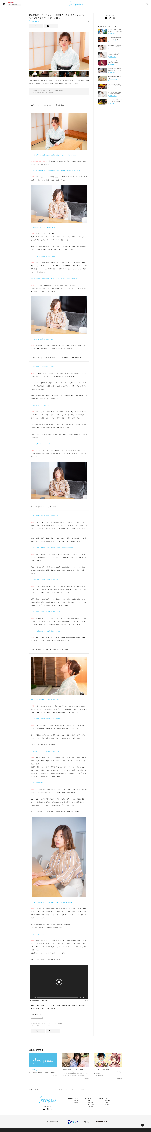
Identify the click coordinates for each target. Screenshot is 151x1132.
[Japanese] (13, 2)
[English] (11, 2)
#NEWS (113, 4)
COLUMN (90, 1102)
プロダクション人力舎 (37, 1018)
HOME (30, 1090)
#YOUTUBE (140, 4)
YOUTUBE (91, 1106)
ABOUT (107, 1098)
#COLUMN (126, 4)
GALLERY (90, 1100)
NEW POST (36, 1090)
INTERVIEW (91, 1104)
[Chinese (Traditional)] (9, 2)
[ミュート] (83, 997)
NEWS (90, 1098)
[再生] (32, 997)
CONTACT (107, 1100)
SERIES (76, 1102)
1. (39, 1000)
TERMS (107, 1102)
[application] (59, 982)
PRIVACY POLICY (109, 1104)
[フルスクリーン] (86, 997)
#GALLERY (119, 4)
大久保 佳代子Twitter (37, 1015)
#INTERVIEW (133, 4)
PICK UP (76, 1098)
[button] (59, 982)
